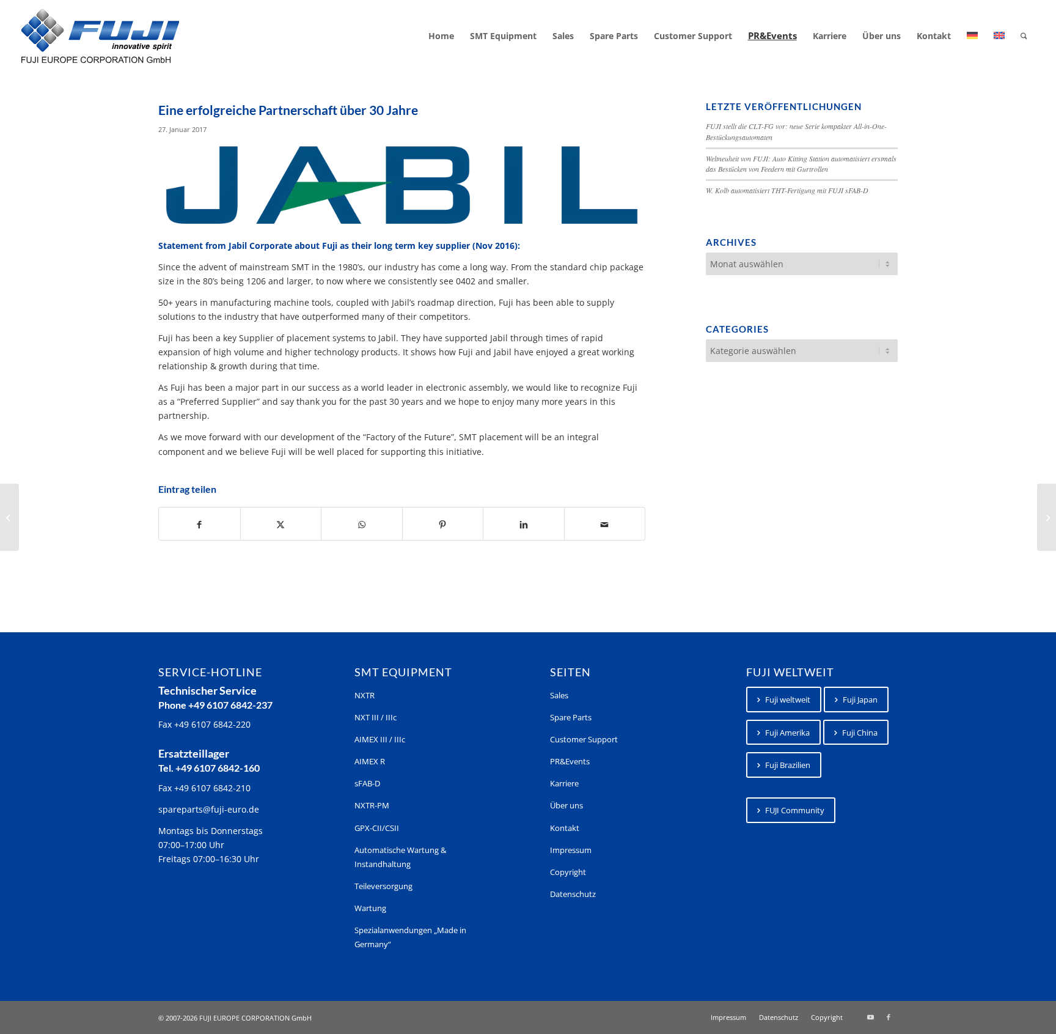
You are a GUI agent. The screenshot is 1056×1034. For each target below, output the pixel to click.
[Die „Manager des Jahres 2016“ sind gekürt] (9, 517)
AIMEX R (369, 761)
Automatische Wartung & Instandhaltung (400, 857)
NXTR (364, 695)
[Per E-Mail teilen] (605, 524)
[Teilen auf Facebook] (199, 524)
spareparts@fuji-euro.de (208, 809)
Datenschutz (573, 893)
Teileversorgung (383, 886)
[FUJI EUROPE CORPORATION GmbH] (100, 36)
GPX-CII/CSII (376, 827)
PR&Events (570, 761)
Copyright (568, 871)
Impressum (571, 849)
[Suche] (1024, 36)
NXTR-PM (371, 805)
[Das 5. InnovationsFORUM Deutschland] (1046, 517)
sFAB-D (367, 783)
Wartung (370, 908)
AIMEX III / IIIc (379, 739)
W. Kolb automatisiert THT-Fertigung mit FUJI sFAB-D (787, 190)
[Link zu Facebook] (888, 1017)
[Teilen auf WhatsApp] (361, 524)
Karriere (564, 783)
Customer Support (584, 739)
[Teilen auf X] (281, 524)
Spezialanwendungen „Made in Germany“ (410, 937)
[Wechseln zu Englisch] (999, 36)
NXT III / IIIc (375, 717)
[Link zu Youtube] (870, 1017)
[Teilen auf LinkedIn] (523, 524)
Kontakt (564, 827)
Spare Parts (571, 717)
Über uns (566, 805)
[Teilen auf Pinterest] (443, 524)
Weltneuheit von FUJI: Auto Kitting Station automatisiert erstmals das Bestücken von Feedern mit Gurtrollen (801, 163)
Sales (559, 695)
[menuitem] (441, 36)
